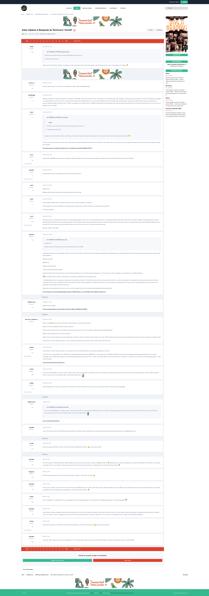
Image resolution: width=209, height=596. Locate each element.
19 (56, 41)
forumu (100, 593)
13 (37, 41)
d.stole (31, 46)
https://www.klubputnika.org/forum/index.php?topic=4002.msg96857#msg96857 (65, 309)
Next (66, 41)
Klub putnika (169, 110)
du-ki (31, 155)
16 (46, 41)
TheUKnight (31, 95)
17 (49, 41)
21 (62, 41)
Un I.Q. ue (31, 83)
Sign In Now (128, 560)
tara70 (31, 443)
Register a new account (57, 560)
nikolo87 (31, 427)
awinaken (31, 459)
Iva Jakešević (169, 87)
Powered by (180, 593)
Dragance (31, 471)
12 (34, 41)
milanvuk (31, 234)
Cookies (24, 593)
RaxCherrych (31, 302)
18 (52, 41)
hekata (31, 347)
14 (40, 41)
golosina (31, 170)
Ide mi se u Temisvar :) (31, 319)
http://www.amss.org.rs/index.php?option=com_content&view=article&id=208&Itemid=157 (67, 148)
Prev (27, 41)
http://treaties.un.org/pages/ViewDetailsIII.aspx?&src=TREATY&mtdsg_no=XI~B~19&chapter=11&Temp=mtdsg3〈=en (74, 292)
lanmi (31, 112)
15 (43, 41)
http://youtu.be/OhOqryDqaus (51, 421)
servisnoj (92, 593)
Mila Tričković (169, 75)
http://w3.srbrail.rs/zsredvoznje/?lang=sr (54, 362)
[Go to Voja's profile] (23, 34)
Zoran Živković (169, 100)
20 (59, 41)
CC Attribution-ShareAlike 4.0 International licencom (122, 593)
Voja (26, 34)
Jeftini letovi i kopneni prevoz (47, 34)
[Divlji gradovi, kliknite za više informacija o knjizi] (177, 17)
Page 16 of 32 (77, 41)
